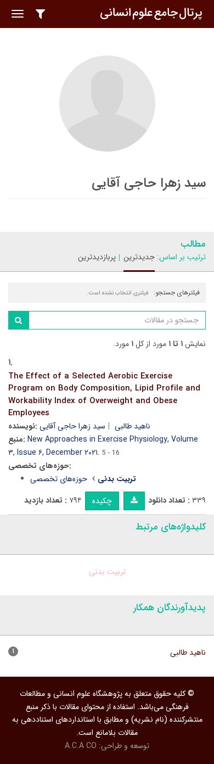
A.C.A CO (81, 746)
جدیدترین (139, 257)
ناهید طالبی (132, 426)
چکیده (102, 501)
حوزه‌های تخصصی (58, 479)
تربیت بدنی (107, 572)
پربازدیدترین (97, 257)
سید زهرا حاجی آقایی (72, 426)
